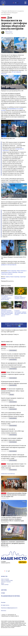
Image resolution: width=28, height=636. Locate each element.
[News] (15, 2)
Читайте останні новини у (14, 324)
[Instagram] (13, 2)
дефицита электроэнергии (8, 264)
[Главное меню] (25, 2)
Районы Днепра (4, 584)
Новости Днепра (11, 270)
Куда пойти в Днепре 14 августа (10, 334)
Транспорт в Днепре (7, 274)
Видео (2, 583)
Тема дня (4, 11)
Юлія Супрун (8, 32)
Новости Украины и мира (7, 580)
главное (7, 276)
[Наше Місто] (3, 3)
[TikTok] (17, 2)
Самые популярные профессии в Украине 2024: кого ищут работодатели (14, 330)
